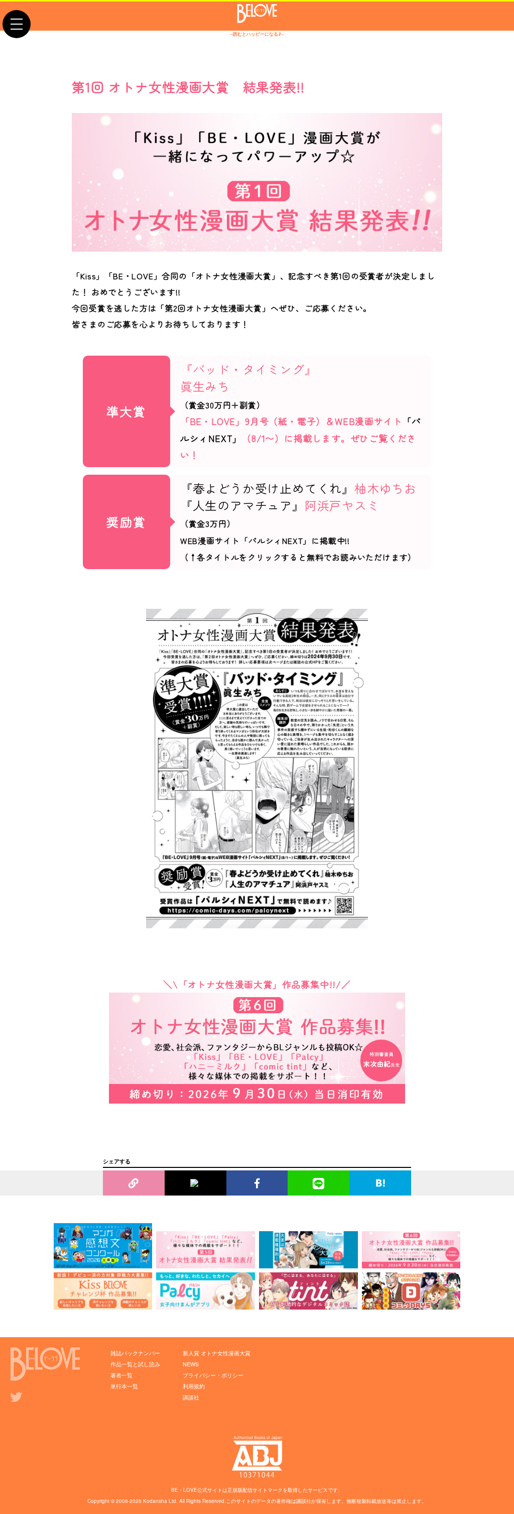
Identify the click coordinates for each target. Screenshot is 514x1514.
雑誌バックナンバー (135, 1353)
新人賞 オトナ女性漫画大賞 (216, 1353)
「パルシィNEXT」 (275, 540)
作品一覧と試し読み (135, 1364)
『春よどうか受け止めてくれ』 (267, 488)
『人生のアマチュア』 (242, 505)
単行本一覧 (124, 1386)
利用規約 (194, 1386)
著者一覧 (121, 1375)
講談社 (191, 1397)
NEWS (191, 1364)
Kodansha (155, 1501)
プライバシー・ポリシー (213, 1375)
